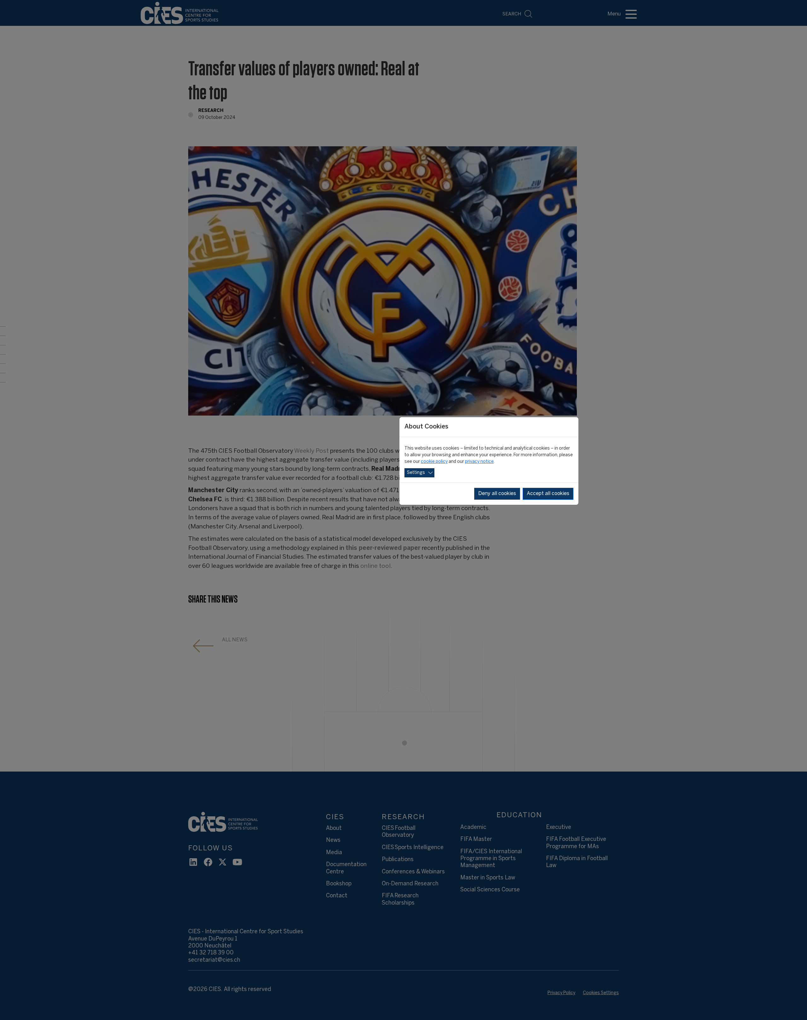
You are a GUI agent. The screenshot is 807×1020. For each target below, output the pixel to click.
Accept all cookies (548, 493)
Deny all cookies (497, 493)
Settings (416, 473)
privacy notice (479, 462)
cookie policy (434, 462)
